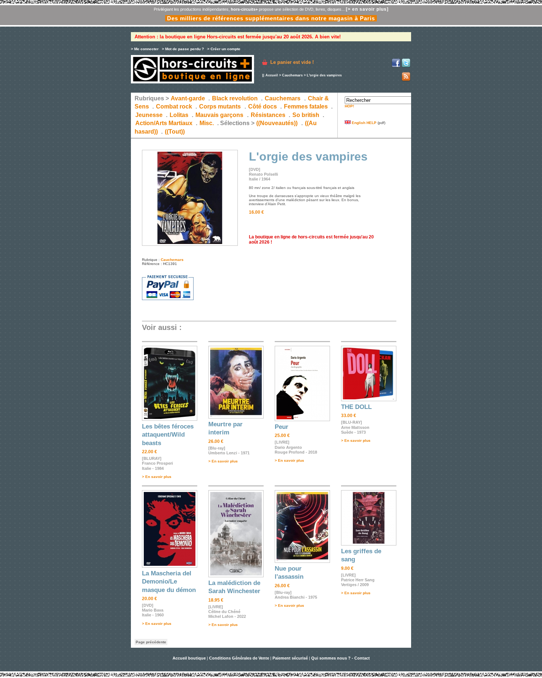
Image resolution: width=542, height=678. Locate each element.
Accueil (271, 75)
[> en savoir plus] (367, 9)
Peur (281, 426)
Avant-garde (188, 98)
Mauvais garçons (219, 115)
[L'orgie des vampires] (190, 244)
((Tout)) (175, 131)
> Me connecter (145, 49)
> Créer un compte (223, 49)
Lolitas (179, 115)
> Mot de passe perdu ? (183, 49)
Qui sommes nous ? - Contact (340, 658)
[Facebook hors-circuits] (396, 66)
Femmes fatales (306, 106)
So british (305, 115)
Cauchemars (292, 75)
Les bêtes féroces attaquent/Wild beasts (168, 435)
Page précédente (151, 642)
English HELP (363, 123)
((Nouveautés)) (277, 123)
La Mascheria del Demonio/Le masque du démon (169, 581)
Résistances (268, 115)
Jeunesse (149, 115)
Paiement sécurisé (290, 658)
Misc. (206, 123)
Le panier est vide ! (292, 62)
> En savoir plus (156, 477)
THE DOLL (356, 406)
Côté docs (262, 106)
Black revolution (235, 98)
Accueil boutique (190, 658)
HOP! (349, 106)
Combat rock (174, 106)
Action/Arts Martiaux (163, 123)
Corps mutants (220, 106)
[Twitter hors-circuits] (406, 66)
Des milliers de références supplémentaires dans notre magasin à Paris (271, 18)
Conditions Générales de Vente (239, 658)
